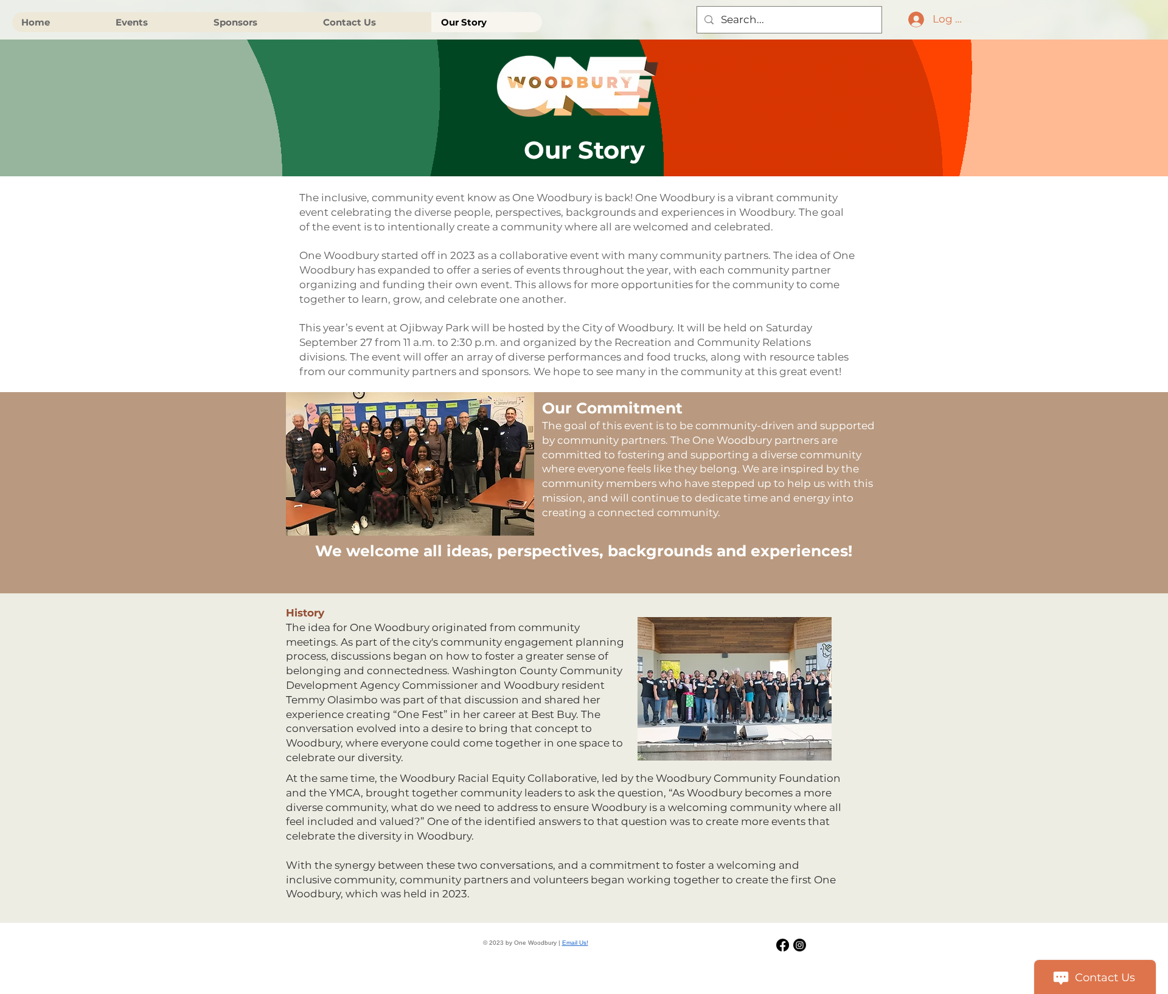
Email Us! (575, 942)
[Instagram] (799, 945)
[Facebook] (782, 945)
